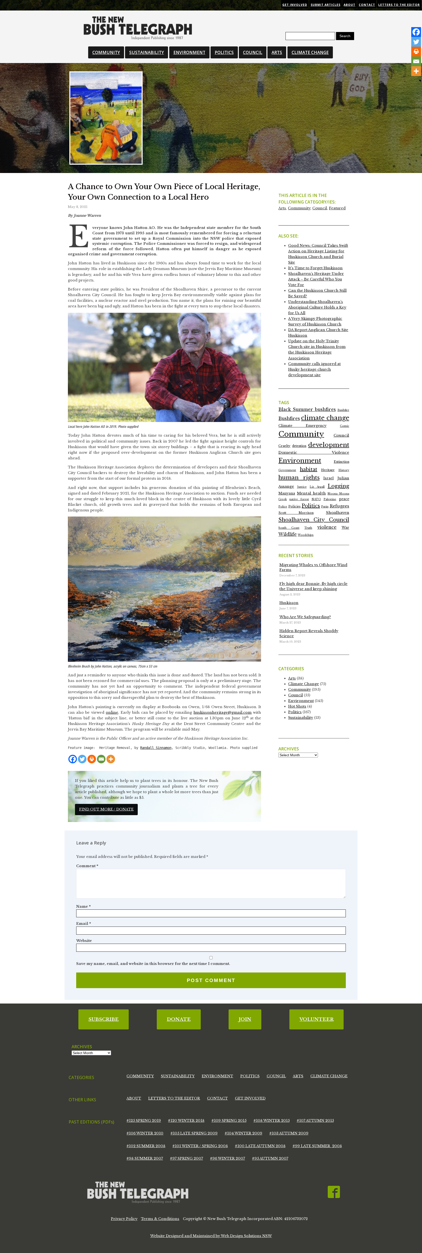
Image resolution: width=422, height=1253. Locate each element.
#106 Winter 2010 (145, 1133)
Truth (308, 527)
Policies (294, 506)
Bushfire (343, 410)
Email (83, 923)
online (112, 712)
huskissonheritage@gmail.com (222, 712)
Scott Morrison (296, 513)
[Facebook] (72, 759)
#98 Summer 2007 (145, 1158)
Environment (299, 460)
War (345, 528)
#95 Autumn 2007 (270, 1158)
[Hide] (420, 81)
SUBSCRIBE (103, 1019)
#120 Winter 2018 (186, 1120)
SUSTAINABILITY (146, 52)
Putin (324, 506)
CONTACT (217, 1098)
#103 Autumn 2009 (288, 1133)
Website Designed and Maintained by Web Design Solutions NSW (211, 1236)
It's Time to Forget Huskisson (315, 268)
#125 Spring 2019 (144, 1120)
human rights (298, 477)
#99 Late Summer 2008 (317, 1146)
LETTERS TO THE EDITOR (174, 1098)
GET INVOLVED (250, 1098)
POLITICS (224, 52)
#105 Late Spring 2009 (194, 1133)
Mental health (311, 493)
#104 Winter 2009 (243, 1133)
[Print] (91, 759)
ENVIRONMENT (189, 52)
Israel (328, 478)
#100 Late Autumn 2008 (260, 1146)
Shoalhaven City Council (313, 520)
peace (344, 499)
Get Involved (294, 5)
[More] (110, 759)
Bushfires (289, 418)
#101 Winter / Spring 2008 (200, 1146)
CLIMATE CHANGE (310, 52)
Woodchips (306, 535)
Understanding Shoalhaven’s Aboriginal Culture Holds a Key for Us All (317, 307)
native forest (299, 499)
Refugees (339, 506)
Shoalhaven (337, 512)
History (343, 470)
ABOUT (134, 1098)
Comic (344, 426)
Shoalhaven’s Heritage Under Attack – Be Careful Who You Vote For (316, 279)
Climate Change (303, 684)
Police (282, 506)
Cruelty (284, 446)
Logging (338, 486)
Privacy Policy (124, 1219)
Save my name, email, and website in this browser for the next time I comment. (153, 963)
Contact (367, 5)
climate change (325, 418)
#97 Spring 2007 (186, 1158)
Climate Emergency (302, 426)
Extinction (341, 462)
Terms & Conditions (160, 1219)
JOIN (245, 1019)
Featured (337, 208)
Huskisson (288, 603)
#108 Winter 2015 (271, 1120)
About (349, 5)
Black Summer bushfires (307, 409)
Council (319, 208)
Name (83, 906)
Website (84, 941)
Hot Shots (297, 706)
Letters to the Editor (399, 5)
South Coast (288, 527)
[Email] (101, 759)
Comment (87, 866)
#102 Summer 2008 (146, 1146)
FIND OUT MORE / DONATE (106, 809)
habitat (308, 469)
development (328, 445)
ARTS (277, 52)
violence (327, 527)
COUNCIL (252, 52)
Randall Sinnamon (155, 748)
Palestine (330, 499)
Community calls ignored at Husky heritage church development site (314, 369)
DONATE (179, 1019)
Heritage (328, 470)
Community (299, 208)
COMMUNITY (106, 52)
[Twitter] (82, 759)
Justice (302, 486)
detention (299, 446)
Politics (311, 506)
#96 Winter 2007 (227, 1158)
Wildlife (287, 534)
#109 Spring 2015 (228, 1120)
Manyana (286, 493)
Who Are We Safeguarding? (305, 617)
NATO (316, 499)
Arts (282, 208)
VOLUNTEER (316, 1019)
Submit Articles (325, 5)
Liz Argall (317, 486)
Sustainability (300, 717)
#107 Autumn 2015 (315, 1120)
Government (287, 470)
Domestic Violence (313, 452)
